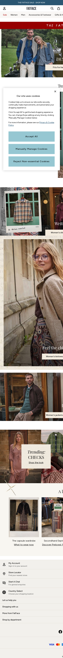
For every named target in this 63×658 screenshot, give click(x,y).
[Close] (55, 91)
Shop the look (36, 462)
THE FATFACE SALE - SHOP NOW (31, 3)
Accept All (31, 136)
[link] (4, 8)
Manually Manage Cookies (31, 149)
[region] (31, 129)
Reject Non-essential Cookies (31, 161)
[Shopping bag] (58, 8)
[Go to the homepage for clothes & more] (31, 8)
